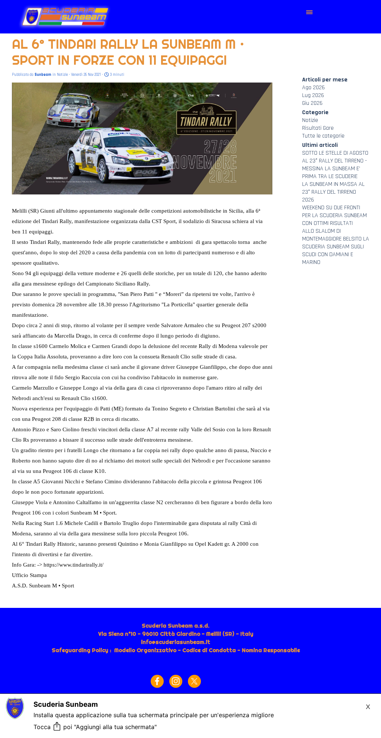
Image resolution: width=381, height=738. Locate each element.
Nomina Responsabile (271, 650)
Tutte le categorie (323, 136)
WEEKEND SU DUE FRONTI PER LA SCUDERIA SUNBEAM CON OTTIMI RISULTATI (334, 215)
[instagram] (175, 681)
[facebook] (157, 681)
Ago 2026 (313, 87)
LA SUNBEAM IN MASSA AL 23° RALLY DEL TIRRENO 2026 (333, 192)
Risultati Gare (318, 128)
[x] (194, 681)
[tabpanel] (176, 642)
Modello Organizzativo (145, 650)
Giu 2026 (312, 103)
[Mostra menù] (309, 12)
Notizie (310, 120)
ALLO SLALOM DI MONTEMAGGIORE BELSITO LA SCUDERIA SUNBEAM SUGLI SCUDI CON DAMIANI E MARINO (335, 246)
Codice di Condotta (209, 650)
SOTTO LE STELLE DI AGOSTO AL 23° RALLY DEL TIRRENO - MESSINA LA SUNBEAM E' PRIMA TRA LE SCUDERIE (335, 164)
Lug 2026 (313, 95)
